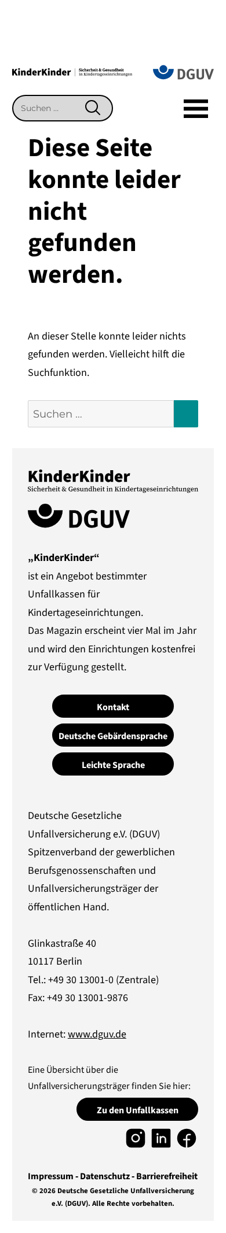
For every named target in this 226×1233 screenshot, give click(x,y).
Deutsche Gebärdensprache (113, 736)
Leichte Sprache (113, 765)
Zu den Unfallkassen (137, 1110)
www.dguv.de (97, 1034)
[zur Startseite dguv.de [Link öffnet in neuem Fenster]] (183, 71)
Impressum (51, 1176)
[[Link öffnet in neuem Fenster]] (135, 1138)
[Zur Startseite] (72, 71)
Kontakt (113, 707)
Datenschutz (105, 1176)
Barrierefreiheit (167, 1176)
